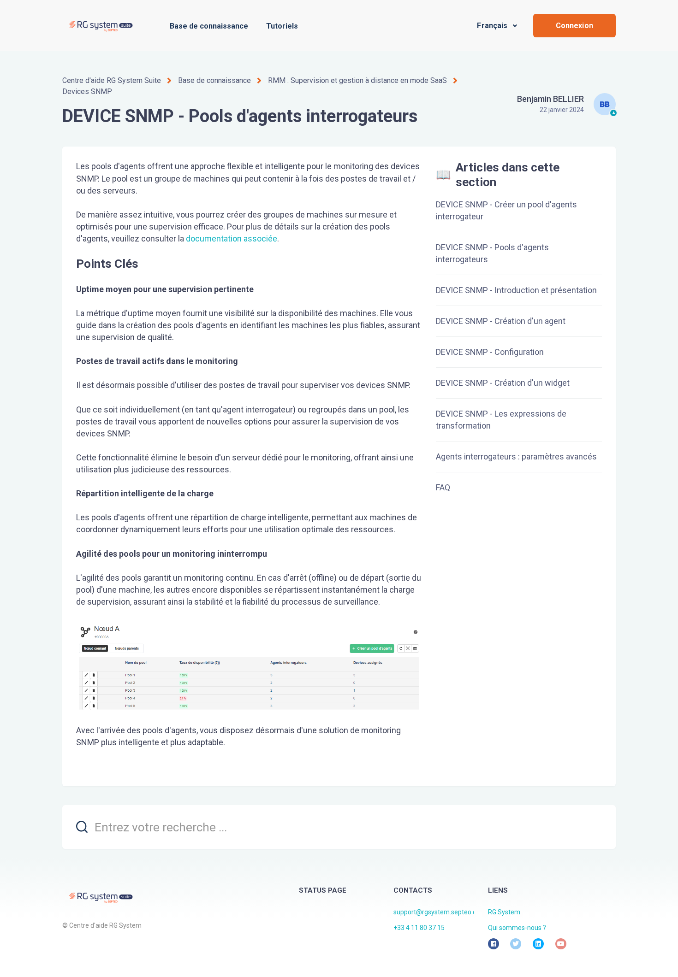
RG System (504, 912)
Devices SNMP (87, 91)
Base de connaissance (209, 26)
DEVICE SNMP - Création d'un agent (500, 321)
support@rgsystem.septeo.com (439, 912)
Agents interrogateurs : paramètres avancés (516, 456)
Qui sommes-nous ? (517, 927)
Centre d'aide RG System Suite (111, 80)
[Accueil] (100, 25)
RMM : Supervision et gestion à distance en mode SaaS (357, 80)
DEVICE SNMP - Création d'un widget (503, 383)
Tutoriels (282, 26)
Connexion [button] (574, 25)
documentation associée (231, 238)
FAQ (443, 487)
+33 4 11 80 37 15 (419, 927)
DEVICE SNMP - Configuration (490, 352)
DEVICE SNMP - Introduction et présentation (516, 290)
